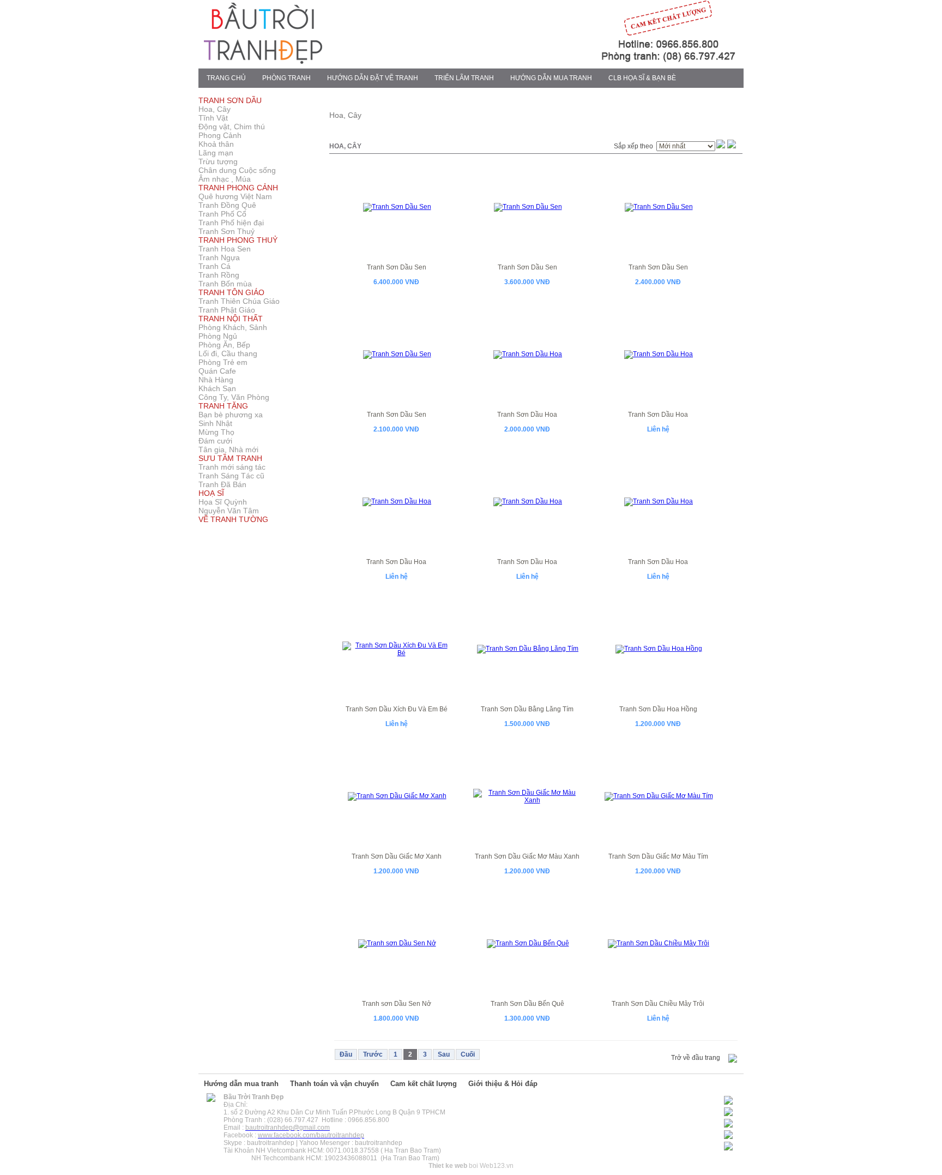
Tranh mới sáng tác (231, 467)
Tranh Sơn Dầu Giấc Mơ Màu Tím (658, 856)
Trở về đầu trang (695, 1058)
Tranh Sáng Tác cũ (231, 475)
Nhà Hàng (215, 379)
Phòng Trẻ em (222, 362)
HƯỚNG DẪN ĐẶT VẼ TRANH (372, 78)
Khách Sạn (217, 388)
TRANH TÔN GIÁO (231, 292)
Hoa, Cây (214, 109)
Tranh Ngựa (219, 257)
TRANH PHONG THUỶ (237, 240)
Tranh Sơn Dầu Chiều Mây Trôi (658, 1004)
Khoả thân (216, 144)
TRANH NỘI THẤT (230, 318)
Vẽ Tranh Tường (233, 519)
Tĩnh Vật (213, 117)
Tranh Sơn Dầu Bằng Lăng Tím (527, 709)
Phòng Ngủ (217, 336)
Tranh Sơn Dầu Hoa (527, 414)
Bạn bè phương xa (230, 414)
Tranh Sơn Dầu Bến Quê (527, 1004)
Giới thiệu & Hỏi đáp (503, 1084)
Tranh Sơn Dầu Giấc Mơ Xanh (397, 856)
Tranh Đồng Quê (227, 205)
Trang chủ (226, 78)
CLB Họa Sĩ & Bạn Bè (642, 78)
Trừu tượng (218, 161)
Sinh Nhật (215, 423)
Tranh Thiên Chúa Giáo (239, 301)
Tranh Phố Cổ (222, 213)
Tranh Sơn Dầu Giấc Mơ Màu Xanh (527, 856)
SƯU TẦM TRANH (230, 458)
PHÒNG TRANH (286, 78)
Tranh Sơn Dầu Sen (396, 267)
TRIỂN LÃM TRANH (464, 78)
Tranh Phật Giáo (226, 309)
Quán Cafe (217, 371)
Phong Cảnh (219, 135)
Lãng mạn (215, 152)
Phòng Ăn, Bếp (224, 344)
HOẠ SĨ (211, 493)
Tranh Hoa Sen (224, 248)
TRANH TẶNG (223, 405)
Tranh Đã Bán (222, 484)
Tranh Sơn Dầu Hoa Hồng (658, 709)
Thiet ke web (447, 1166)
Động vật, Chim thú (231, 126)
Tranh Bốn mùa (225, 283)
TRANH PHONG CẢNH (238, 187)
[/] (211, 1100)
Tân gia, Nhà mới (228, 449)
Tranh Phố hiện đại (231, 222)
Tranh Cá (214, 266)
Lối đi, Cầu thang (227, 353)
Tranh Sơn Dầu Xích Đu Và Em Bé (397, 709)
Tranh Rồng (218, 275)
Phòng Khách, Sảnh (232, 327)
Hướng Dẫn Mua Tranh (551, 78)
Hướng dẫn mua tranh (241, 1084)
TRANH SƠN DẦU (230, 100)
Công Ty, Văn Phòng (233, 397)
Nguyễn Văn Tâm (228, 510)
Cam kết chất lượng (423, 1084)
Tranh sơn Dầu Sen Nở (396, 1004)
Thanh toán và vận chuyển (334, 1084)
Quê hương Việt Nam (235, 196)
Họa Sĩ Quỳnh (222, 501)
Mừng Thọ (216, 432)
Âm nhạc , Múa (224, 179)
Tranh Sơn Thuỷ (226, 231)
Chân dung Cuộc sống (237, 170)
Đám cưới (215, 440)
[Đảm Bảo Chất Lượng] (572, 61)
